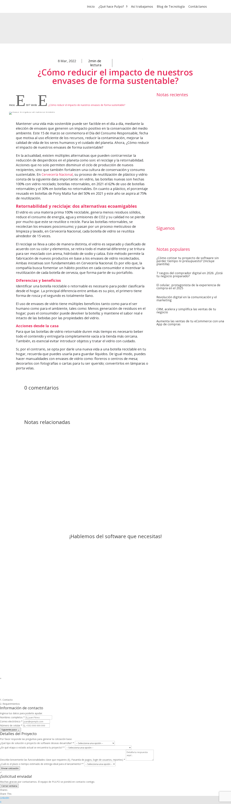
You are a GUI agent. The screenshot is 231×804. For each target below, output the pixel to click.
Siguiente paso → (10, 729)
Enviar (182, 621)
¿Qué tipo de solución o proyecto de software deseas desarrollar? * (37, 743)
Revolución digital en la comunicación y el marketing (186, 298)
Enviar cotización (10, 768)
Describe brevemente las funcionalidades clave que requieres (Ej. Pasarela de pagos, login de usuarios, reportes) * (62, 759)
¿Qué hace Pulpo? (111, 6)
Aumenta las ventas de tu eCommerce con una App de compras (190, 322)
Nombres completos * (12, 717)
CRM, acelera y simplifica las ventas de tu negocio (186, 310)
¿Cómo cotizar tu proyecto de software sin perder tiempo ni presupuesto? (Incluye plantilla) (187, 261)
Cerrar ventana (9, 785)
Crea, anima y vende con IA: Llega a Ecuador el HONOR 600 (173, 131)
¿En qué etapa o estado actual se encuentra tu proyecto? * (32, 747)
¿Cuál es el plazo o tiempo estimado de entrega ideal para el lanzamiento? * (42, 764)
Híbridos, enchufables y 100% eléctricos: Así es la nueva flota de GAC (173, 194)
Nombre (125, 580)
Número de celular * (11, 725)
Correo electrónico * (11, 721)
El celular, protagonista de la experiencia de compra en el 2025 (188, 286)
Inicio (91, 6)
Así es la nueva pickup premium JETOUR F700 (172, 104)
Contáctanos (197, 6)
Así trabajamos (142, 6)
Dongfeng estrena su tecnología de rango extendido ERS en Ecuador (172, 161)
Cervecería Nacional (57, 174)
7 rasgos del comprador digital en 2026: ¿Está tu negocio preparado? (189, 274)
